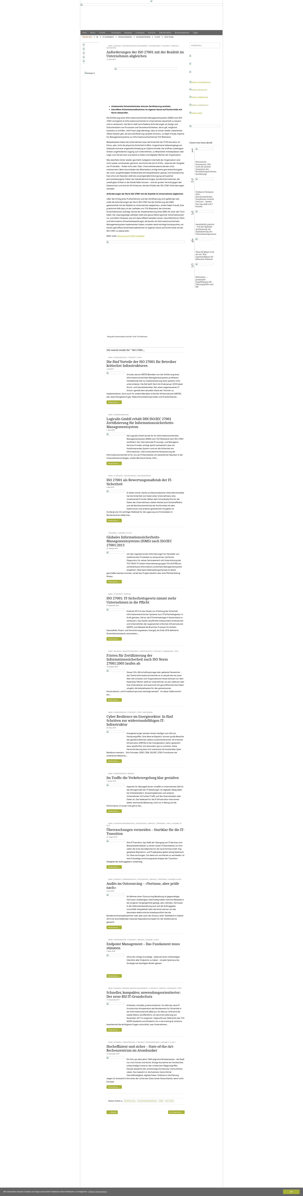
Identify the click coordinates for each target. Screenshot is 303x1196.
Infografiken (154, 46)
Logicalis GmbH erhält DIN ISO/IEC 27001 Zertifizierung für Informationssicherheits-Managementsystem (140, 423)
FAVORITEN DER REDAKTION (124, 823)
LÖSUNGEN (112, 533)
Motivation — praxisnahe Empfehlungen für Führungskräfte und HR (204, 282)
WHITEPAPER (147, 712)
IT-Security (165, 46)
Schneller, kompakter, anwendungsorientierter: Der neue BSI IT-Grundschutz (144, 994)
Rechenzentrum (143, 37)
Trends (102, 32)
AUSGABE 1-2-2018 (152, 940)
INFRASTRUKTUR (120, 357)
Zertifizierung (129, 1101)
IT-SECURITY (131, 357)
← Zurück (112, 1112)
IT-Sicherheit (108, 37)
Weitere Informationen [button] (98, 1192)
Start (84, 32)
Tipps (195, 32)
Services (152, 32)
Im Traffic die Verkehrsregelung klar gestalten (143, 777)
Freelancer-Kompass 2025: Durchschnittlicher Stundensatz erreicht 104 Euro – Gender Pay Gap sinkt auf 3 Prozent (205, 199)
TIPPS (140, 357)
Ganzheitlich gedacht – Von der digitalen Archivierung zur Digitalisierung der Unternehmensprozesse (205, 229)
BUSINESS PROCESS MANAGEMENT (135, 988)
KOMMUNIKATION (129, 879)
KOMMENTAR (168, 651)
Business (128, 32)
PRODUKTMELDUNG (121, 415)
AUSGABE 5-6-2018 (174, 879)
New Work (169, 37)
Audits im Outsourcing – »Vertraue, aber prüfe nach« (143, 885)
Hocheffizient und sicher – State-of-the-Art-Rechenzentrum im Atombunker (140, 1048)
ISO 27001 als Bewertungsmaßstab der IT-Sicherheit (139, 482)
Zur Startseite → (176, 1112)
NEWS (110, 357)
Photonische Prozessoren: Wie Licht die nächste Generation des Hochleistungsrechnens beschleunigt (205, 168)
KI (97, 37)
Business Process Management (135, 46)
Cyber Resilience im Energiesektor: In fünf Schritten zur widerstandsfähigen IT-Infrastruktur (140, 720)
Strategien (116, 32)
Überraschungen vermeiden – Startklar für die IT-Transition (145, 831)
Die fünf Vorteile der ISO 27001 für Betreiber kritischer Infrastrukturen (141, 363)
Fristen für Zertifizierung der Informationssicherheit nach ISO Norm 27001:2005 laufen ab (137, 659)
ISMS (161, 1101)
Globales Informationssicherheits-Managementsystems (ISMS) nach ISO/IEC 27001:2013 (139, 541)
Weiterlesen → (114, 402)
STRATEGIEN (160, 823)
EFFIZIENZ (117, 1042)
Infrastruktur (165, 32)
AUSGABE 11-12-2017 (168, 1042)
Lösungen (140, 32)
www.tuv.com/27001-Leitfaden (130, 236)
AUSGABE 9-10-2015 (125, 533)
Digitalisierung (125, 37)
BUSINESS (117, 651)
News (92, 32)
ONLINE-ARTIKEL (130, 476)
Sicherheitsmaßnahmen (147, 1101)
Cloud (157, 37)
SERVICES (127, 594)
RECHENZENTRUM (144, 476)
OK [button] (291, 1192)
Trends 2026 (87, 37)
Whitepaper (111, 48)
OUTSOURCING (141, 823)
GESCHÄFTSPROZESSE (130, 651)
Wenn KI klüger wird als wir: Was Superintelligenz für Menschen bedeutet (205, 255)
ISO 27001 (170, 1101)
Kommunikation (182, 32)
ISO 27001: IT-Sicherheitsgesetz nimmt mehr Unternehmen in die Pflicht (141, 600)
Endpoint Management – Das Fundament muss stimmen (143, 946)
